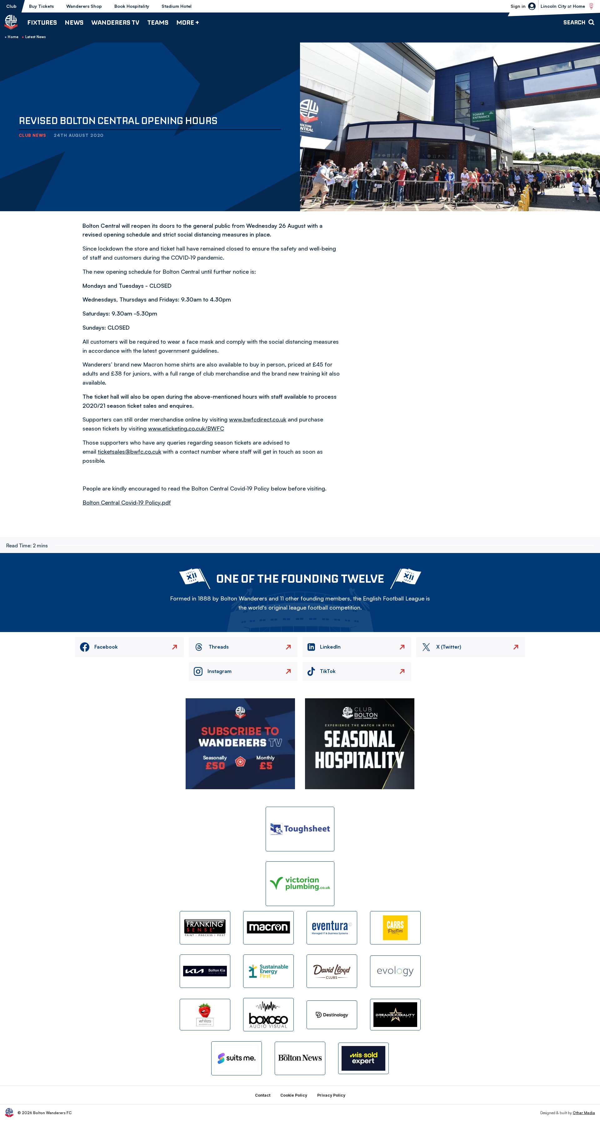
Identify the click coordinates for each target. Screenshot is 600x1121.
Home (13, 37)
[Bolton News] (300, 1058)
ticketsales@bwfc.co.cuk (129, 451)
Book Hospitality (131, 6)
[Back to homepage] (11, 22)
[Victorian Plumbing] (300, 883)
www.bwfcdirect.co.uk (257, 419)
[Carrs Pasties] (395, 927)
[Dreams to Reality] (395, 1014)
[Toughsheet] (300, 829)
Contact (262, 1095)
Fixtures (42, 22)
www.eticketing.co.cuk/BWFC (186, 428)
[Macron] (268, 927)
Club (11, 6)
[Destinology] (332, 1014)
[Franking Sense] (205, 927)
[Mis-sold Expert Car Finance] (363, 1058)
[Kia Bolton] (205, 971)
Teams (157, 22)
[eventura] (332, 927)
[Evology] (395, 971)
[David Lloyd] (332, 971)
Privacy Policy (331, 1095)
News (74, 22)
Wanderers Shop (84, 6)
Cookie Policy (293, 1095)
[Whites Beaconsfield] (205, 1014)
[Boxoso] (268, 1014)
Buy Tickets (41, 6)
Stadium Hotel (177, 6)
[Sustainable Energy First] (268, 971)
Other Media (584, 1112)
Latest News (35, 37)
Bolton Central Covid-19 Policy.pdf (126, 502)
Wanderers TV (115, 22)
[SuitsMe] (236, 1058)
